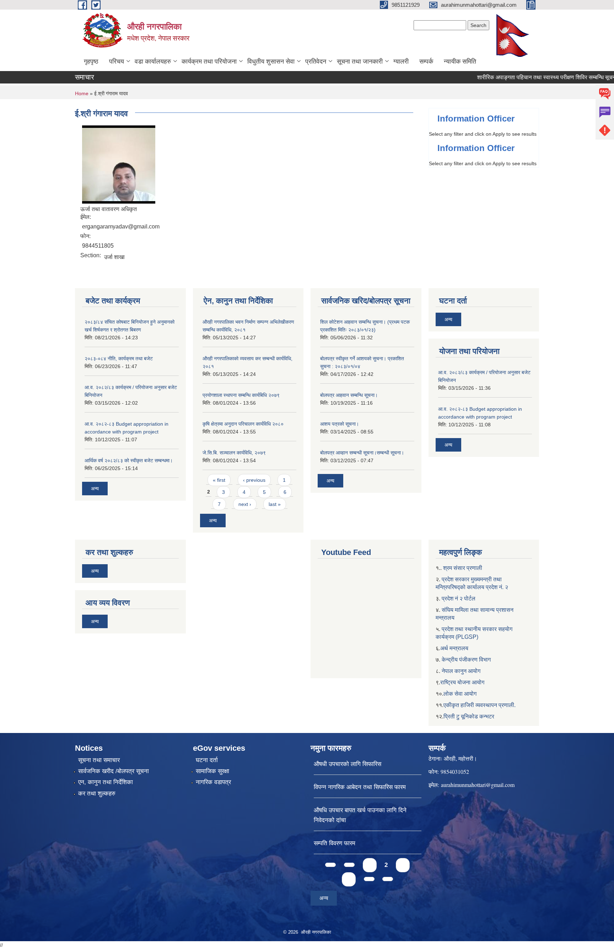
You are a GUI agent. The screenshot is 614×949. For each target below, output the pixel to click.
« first (219, 480)
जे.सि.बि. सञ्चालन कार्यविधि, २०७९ (234, 452)
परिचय (116, 61)
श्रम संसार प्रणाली (462, 568)
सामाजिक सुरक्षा (212, 771)
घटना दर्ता (207, 760)
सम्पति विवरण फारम (334, 843)
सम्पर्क (426, 61)
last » (275, 504)
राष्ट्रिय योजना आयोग (462, 682)
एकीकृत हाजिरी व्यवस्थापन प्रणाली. (479, 705)
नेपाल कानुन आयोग (461, 671)
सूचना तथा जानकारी (360, 61)
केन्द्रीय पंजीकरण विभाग (466, 660)
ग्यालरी (401, 61)
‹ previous (254, 480)
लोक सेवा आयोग (459, 694)
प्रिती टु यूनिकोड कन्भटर (468, 716)
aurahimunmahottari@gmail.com (478, 784)
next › (244, 504)
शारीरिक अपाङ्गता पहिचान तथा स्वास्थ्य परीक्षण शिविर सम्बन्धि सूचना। (534, 77)
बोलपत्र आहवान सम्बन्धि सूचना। (349, 395)
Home (81, 93)
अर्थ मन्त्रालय (454, 648)
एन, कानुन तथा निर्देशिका (105, 782)
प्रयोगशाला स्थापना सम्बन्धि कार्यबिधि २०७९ (241, 395)
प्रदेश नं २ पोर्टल (458, 598)
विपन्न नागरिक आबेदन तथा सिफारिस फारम (360, 787)
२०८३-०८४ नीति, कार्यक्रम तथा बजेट (119, 358)
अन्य (95, 488)
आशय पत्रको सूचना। (339, 424)
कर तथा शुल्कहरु (96, 793)
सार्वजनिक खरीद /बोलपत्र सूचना (113, 771)
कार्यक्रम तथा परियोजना (209, 61)
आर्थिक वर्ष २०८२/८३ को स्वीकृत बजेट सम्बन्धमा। (129, 460)
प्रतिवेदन (315, 61)
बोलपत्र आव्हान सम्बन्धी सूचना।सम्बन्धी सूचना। (362, 452)
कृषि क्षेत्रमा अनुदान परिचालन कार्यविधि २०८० (243, 424)
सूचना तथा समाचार (99, 760)
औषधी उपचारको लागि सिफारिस (347, 764)
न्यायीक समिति (460, 61)
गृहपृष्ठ (91, 61)
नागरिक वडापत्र (213, 782)
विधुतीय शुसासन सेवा (271, 61)
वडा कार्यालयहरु (153, 61)
